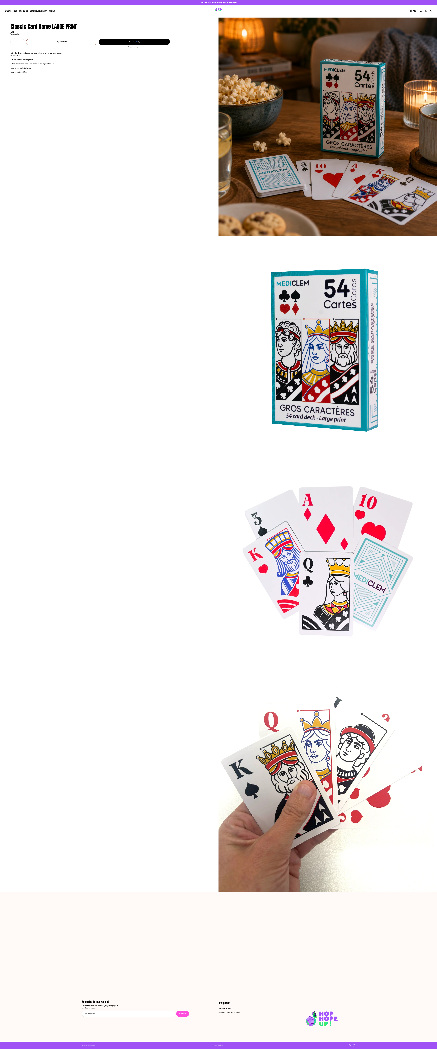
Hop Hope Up (91, 1045)
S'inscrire (182, 1014)
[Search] (421, 11)
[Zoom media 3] (327, 564)
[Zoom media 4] (327, 782)
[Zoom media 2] (327, 345)
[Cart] (430, 11)
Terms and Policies (218, 1045)
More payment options (134, 47)
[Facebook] (349, 1045)
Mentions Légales (224, 1008)
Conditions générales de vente (229, 1012)
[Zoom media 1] (327, 127)
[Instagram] (353, 1045)
